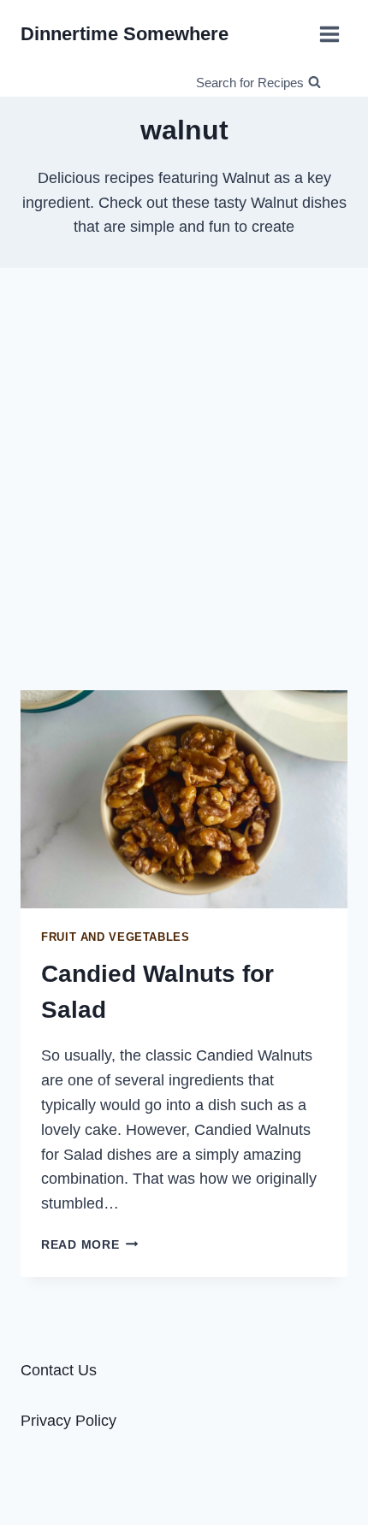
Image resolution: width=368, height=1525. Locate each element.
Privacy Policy (68, 1420)
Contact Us (59, 1370)
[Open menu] (329, 34)
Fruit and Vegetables (115, 937)
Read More (89, 1244)
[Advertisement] (184, 479)
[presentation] (184, 799)
